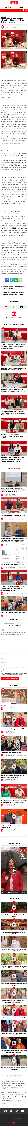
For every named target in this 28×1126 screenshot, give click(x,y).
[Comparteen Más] (20, 280)
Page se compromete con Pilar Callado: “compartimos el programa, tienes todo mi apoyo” (14, 1051)
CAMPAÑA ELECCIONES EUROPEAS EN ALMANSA (13, 613)
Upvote (6, 307)
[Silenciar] (22, 893)
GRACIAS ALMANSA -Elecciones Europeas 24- (12, 564)
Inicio (8, 1118)
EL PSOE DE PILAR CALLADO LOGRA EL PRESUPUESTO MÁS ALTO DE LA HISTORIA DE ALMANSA (12, 436)
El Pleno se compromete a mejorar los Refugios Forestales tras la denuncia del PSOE (12, 776)
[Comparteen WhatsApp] (16, 280)
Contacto (13, 1118)
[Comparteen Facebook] (7, 280)
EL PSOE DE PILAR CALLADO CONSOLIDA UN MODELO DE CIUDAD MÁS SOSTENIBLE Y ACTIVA (13, 390)
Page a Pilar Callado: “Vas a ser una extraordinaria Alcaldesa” (14, 1034)
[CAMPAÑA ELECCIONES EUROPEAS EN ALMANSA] (14, 603)
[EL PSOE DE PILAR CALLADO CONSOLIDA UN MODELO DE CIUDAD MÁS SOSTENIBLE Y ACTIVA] (14, 380)
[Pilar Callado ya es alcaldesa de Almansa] (14, 743)
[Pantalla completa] (25, 893)
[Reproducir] (3, 893)
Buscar (25, 838)
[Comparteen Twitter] (12, 280)
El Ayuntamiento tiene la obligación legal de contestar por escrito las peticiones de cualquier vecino (14, 801)
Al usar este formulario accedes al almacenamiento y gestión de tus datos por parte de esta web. (14, 674)
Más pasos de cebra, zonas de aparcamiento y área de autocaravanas (14, 1068)
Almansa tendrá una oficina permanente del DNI (12, 729)
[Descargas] (14, 696)
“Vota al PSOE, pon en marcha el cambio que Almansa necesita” (14, 915)
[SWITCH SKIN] (24, 10)
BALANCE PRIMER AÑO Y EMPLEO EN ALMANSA (13, 516)
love (22, 1116)
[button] (14, 870)
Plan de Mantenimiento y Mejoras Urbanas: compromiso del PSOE (14, 984)
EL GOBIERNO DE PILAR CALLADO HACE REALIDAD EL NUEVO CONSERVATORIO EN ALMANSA (13, 369)
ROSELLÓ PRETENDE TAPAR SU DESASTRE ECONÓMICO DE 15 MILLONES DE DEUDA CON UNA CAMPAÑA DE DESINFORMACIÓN (13, 490)
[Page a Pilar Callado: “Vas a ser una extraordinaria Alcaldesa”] (14, 1026)
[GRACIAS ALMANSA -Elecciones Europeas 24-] (14, 555)
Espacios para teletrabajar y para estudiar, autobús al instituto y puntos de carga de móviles (14, 1001)
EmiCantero (12, 1116)
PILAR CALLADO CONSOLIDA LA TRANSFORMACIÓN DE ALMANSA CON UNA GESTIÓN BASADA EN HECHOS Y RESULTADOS (14, 346)
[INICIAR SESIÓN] (26, 10)
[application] (14, 870)
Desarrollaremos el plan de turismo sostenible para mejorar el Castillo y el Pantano (14, 950)
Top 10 (21, 7)
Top (3, 329)
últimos (8, 7)
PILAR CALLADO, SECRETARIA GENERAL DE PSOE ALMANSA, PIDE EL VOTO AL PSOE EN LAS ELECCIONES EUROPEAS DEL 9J (13, 588)
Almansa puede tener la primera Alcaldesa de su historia (14, 932)
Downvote (21, 307)
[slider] (13, 892)
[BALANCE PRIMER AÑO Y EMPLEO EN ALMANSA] (14, 505)
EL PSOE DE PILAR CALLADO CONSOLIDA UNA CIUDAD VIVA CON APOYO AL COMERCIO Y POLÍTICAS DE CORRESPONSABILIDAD (12, 459)
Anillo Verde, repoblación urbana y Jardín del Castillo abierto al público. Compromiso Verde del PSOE (14, 967)
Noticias (17, 468)
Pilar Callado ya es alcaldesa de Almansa (11, 752)
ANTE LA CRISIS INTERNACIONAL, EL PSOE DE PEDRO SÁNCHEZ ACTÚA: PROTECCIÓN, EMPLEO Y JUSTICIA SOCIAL (13, 413)
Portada (3, 342)
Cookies (19, 1118)
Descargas (3, 705)
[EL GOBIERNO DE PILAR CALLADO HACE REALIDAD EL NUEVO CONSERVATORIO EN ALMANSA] (14, 358)
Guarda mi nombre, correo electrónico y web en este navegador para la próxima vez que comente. (14, 668)
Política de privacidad (12, 1120)
